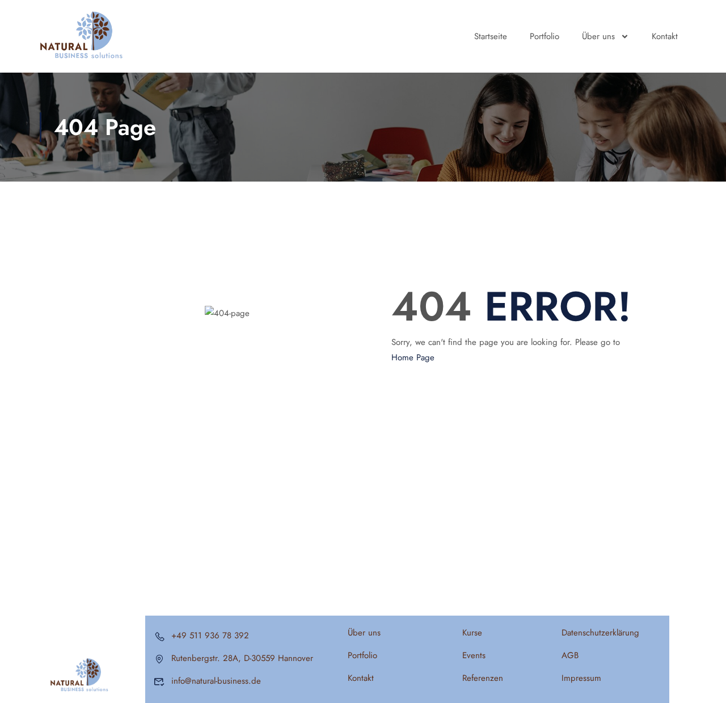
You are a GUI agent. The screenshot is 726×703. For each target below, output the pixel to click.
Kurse (472, 632)
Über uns (598, 36)
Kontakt (665, 36)
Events (474, 655)
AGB (570, 655)
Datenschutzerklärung (600, 632)
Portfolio (544, 36)
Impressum (581, 678)
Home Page (412, 357)
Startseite (490, 36)
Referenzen (482, 678)
